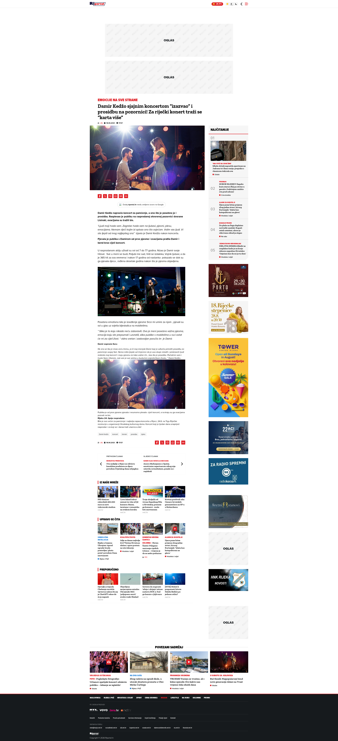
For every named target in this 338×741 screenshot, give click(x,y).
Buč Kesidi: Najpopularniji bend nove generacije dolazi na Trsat (226, 680)
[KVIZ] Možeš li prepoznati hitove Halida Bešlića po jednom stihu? (173, 590)
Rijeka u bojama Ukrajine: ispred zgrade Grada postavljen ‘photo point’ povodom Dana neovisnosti (107, 549)
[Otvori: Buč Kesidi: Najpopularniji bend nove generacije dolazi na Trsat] (229, 662)
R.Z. (146, 557)
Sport (139, 697)
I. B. (101, 123)
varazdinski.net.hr (111, 727)
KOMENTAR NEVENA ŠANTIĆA (150, 538)
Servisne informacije (135, 718)
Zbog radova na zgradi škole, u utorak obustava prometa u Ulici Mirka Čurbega (146, 681)
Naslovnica (95, 697)
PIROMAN (222, 181)
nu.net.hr (177, 727)
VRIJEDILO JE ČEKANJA (100, 675)
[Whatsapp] (116, 196)
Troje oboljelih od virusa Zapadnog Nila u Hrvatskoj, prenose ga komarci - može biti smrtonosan (152, 504)
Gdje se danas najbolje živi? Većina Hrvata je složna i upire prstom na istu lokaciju (130, 544)
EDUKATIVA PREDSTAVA (115, 461)
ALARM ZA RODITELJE (174, 537)
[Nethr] (126, 710)
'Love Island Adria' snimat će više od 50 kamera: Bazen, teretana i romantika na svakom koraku (129, 504)
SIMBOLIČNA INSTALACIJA (103, 538)
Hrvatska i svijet (128, 551)
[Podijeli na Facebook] (100, 196)
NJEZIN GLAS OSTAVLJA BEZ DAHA (156, 461)
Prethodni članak (101, 464)
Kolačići (92, 718)
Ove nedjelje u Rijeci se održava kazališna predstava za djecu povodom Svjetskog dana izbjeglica (122, 466)
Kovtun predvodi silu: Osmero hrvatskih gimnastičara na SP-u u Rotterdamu (175, 503)
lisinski (124, 434)
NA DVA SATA (136, 675)
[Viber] (110, 196)
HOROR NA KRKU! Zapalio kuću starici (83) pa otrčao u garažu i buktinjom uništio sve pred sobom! (231, 188)
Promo (207, 697)
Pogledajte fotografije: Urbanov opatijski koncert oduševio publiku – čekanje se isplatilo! (108, 681)
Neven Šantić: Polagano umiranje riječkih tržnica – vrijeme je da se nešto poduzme (151, 548)
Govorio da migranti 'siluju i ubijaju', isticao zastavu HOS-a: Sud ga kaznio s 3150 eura (152, 590)
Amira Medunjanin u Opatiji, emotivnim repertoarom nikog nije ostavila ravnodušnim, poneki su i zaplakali (159, 467)
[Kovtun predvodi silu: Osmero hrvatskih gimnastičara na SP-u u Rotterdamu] (175, 491)
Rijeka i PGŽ (104, 559)
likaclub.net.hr (187, 727)
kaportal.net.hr (134, 727)
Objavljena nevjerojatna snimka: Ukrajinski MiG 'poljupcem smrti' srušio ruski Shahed (129, 591)
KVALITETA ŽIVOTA (127, 537)
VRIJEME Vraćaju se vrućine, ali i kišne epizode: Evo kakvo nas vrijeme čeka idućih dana (187, 681)
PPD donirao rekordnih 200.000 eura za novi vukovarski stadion (106, 503)
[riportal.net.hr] (94, 733)
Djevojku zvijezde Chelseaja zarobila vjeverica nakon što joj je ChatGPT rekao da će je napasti (108, 591)
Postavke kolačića (104, 718)
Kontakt (173, 718)
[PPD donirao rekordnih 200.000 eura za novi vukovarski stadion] (108, 491)
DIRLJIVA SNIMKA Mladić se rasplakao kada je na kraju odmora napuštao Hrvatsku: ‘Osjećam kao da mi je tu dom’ (232, 250)
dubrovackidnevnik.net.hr (162, 727)
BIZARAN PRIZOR (225, 223)
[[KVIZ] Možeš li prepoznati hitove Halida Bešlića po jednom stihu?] (175, 579)
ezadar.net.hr (146, 727)
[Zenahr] (114, 710)
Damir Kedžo (103, 434)
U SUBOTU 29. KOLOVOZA (221, 675)
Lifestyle (175, 697)
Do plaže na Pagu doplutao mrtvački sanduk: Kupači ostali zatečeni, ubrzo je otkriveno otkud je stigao (231, 229)
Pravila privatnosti (119, 718)
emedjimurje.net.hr (96, 727)
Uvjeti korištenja (150, 718)
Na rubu (224, 236)
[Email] (121, 196)
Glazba (94, 688)
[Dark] (236, 4)
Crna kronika (226, 195)
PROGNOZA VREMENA (180, 675)
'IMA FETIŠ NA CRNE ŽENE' (222, 163)
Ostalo (217, 174)
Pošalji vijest (163, 718)
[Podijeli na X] (105, 196)
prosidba (134, 434)
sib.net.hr (123, 727)
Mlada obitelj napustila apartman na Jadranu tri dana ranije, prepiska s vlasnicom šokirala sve (229, 168)
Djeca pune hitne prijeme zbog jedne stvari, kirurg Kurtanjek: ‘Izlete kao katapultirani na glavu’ (175, 546)
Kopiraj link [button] (126, 196)
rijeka (143, 434)
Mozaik (164, 697)
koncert (115, 434)
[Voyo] (104, 710)
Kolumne (197, 697)
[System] (231, 4)
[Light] (227, 4)
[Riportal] (98, 4)
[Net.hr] (94, 710)
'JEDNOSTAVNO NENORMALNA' (230, 243)
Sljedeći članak (181, 464)
